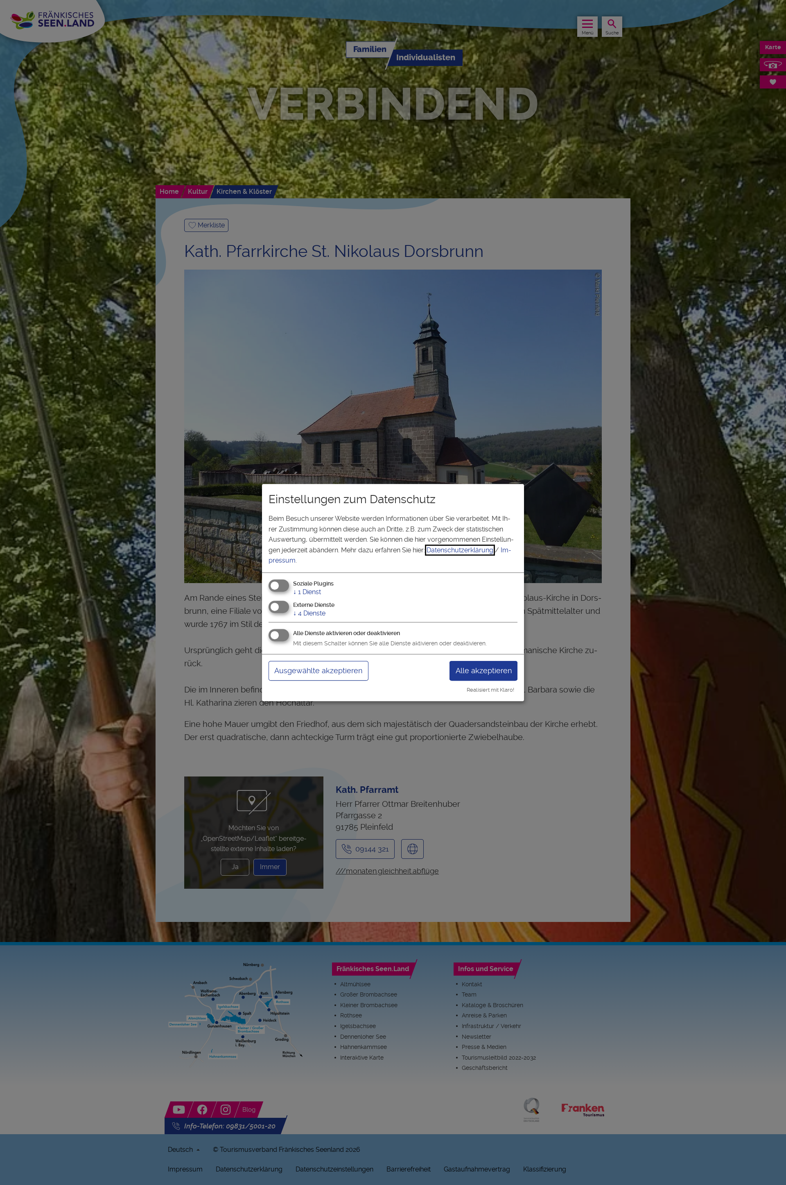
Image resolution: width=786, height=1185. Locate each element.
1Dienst (307, 592)
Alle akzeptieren (484, 670)
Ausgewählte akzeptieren (318, 670)
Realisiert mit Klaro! (490, 690)
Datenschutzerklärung (460, 550)
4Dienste (309, 613)
